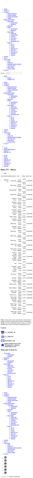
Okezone (13, 39)
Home (5, 9)
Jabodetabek (14, 22)
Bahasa (9, 77)
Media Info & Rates (9, 19)
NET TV (13, 50)
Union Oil (10, 62)
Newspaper (10, 21)
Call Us (6, 70)
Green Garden (11, 68)
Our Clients (7, 59)
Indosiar (13, 55)
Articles (6, 56)
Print (5, 173)
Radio (9, 27)
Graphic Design (11, 15)
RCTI (12, 45)
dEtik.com (13, 33)
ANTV (13, 47)
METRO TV (14, 48)
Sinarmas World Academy (14, 64)
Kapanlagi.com (15, 41)
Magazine (10, 26)
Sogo (8, 61)
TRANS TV (14, 52)
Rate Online (10, 32)
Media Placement (12, 13)
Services (6, 12)
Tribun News (14, 35)
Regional (13, 24)
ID (5, 76)
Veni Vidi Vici (11, 65)
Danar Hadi (10, 67)
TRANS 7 (13, 53)
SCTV (12, 44)
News (5, 58)
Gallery (9, 18)
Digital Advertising (12, 16)
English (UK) (11, 79)
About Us (6, 10)
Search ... (3, 73)
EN (6, 76)
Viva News (14, 38)
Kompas (13, 36)
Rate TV (9, 42)
